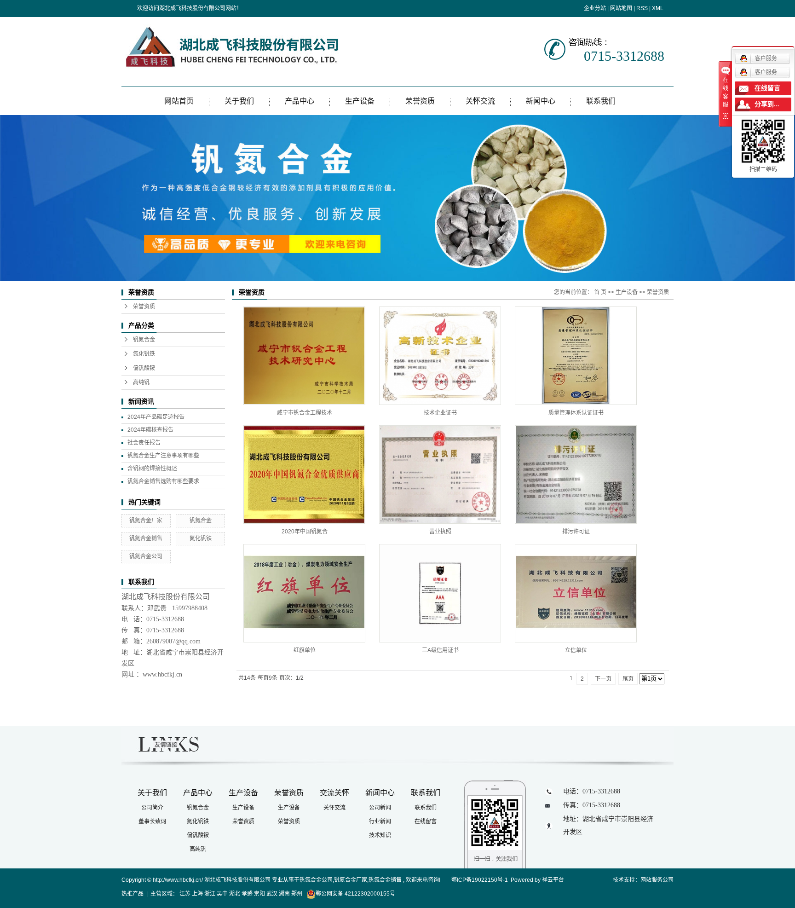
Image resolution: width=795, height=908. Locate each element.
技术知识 (380, 835)
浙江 (209, 894)
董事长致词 (152, 821)
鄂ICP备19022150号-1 (479, 880)
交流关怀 (334, 793)
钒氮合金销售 (145, 538)
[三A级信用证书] (440, 593)
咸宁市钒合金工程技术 (304, 413)
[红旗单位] (304, 593)
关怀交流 (480, 101)
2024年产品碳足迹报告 (155, 417)
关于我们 (239, 101)
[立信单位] (576, 593)
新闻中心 (540, 101)
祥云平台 (553, 880)
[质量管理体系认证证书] (576, 356)
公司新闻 (380, 807)
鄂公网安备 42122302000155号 (355, 894)
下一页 (603, 679)
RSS (642, 8)
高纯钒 (141, 382)
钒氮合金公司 (145, 556)
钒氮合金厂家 (145, 520)
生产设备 (359, 101)
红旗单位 (305, 650)
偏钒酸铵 (144, 368)
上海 (197, 894)
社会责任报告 (144, 443)
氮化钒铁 (144, 354)
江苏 (184, 894)
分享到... (767, 104)
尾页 (628, 679)
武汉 (271, 894)
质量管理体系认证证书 (576, 413)
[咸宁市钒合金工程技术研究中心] (304, 356)
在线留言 (426, 821)
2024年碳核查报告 (150, 430)
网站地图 (621, 8)
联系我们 (601, 101)
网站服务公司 (657, 880)
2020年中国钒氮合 (305, 531)
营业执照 (440, 531)
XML (657, 8)
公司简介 (152, 807)
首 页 (600, 292)
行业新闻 (380, 821)
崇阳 (259, 894)
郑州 (296, 894)
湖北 (234, 894)
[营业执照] (440, 474)
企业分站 (595, 8)
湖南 (284, 894)
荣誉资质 (420, 101)
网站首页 (179, 101)
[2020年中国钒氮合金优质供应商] (304, 474)
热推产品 (132, 894)
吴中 (222, 894)
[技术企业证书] (440, 356)
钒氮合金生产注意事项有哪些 (163, 455)
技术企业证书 (440, 413)
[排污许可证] (576, 474)
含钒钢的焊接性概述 (152, 468)
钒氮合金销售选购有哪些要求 (163, 481)
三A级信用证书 (440, 650)
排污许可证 (576, 531)
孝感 (247, 894)
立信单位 (576, 650)
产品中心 (299, 101)
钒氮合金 (144, 339)
